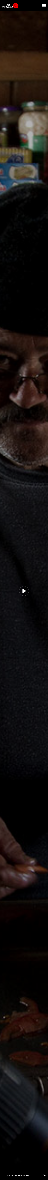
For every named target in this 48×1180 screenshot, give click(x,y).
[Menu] (44, 5)
